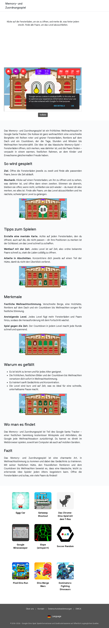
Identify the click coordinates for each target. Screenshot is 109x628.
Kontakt (41, 609)
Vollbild (43, 115)
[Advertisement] (43, 47)
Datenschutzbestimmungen (60, 609)
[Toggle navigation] (102, 5)
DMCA (78, 609)
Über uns (30, 609)
